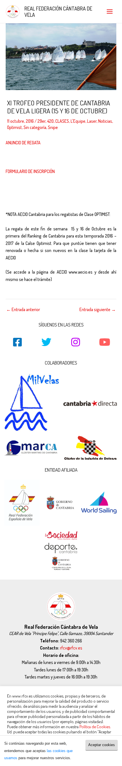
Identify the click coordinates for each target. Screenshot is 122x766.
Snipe (53, 127)
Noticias (105, 121)
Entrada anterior (23, 309)
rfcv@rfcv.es (71, 648)
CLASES (62, 121)
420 (50, 121)
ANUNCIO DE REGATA (23, 142)
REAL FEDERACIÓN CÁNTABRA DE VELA (58, 11)
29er (41, 121)
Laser (91, 121)
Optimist (14, 127)
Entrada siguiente (97, 309)
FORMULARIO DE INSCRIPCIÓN (30, 171)
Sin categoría (35, 127)
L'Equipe (78, 121)
